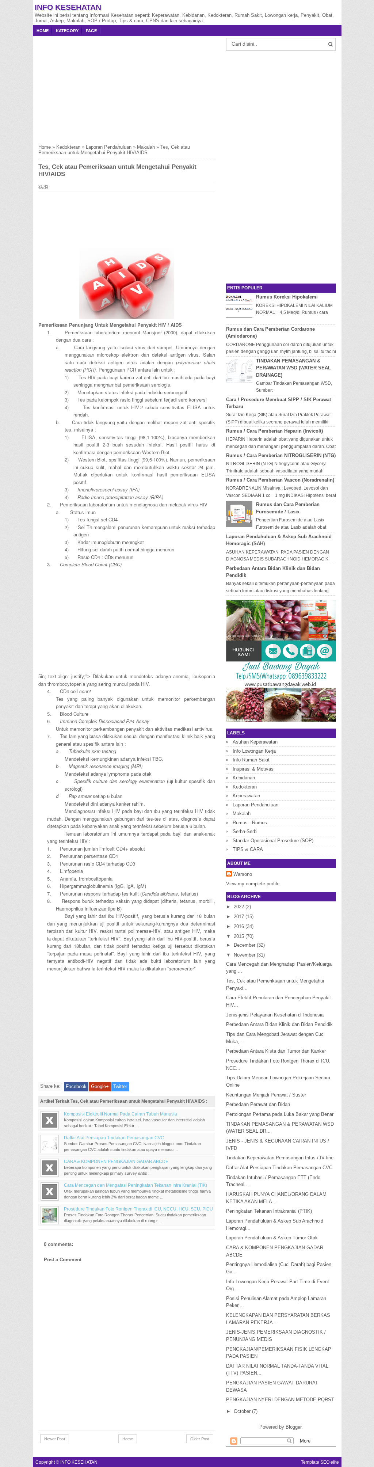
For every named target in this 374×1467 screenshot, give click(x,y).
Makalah (146, 147)
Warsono (242, 874)
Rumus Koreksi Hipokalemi (287, 297)
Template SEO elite (320, 1462)
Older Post (199, 1439)
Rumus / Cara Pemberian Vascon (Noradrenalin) (280, 480)
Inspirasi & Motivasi (254, 769)
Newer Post (54, 1439)
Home (43, 30)
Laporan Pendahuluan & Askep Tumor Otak (272, 1237)
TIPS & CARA (248, 849)
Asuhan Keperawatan (255, 742)
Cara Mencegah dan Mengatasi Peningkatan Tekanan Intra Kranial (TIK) (135, 1185)
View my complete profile (252, 883)
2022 (239, 906)
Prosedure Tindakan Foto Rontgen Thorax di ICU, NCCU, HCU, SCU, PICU (138, 1208)
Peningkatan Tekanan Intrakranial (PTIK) (269, 1211)
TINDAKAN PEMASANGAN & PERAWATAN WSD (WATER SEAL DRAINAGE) (293, 368)
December (245, 945)
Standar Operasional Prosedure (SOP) (273, 840)
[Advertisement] (126, 87)
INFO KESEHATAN (68, 7)
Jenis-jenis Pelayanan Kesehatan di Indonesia (275, 1015)
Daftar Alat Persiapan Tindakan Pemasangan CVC (114, 1137)
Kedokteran (68, 147)
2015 (239, 936)
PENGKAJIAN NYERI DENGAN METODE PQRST (280, 1399)
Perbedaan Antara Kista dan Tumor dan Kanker (276, 1051)
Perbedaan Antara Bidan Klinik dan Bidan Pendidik (279, 1024)
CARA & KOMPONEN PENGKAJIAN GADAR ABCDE (116, 1161)
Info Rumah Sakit (251, 760)
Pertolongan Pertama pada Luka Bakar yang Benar (279, 1114)
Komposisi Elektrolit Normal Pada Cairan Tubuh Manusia (120, 1113)
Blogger (293, 1427)
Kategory (67, 30)
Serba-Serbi (245, 831)
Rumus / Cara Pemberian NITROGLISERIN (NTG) (281, 455)
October (243, 1411)
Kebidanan (244, 777)
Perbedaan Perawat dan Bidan (258, 1104)
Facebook (76, 1086)
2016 (239, 926)
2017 (239, 916)
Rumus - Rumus (250, 822)
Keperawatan (246, 795)
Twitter (120, 1086)
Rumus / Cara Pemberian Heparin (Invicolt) (274, 431)
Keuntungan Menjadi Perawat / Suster (266, 1095)
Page (91, 30)
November (245, 955)
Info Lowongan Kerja (254, 751)
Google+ (100, 1086)
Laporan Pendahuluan (108, 147)
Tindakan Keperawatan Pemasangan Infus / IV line (279, 1157)
